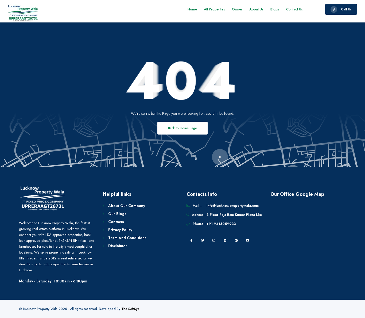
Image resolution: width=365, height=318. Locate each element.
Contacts (116, 221)
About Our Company (126, 205)
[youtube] (247, 240)
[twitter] (202, 240)
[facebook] (191, 240)
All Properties (214, 9)
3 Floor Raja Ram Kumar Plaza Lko (234, 214)
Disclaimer (117, 245)
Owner (237, 9)
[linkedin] (225, 240)
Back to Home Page (182, 128)
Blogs (274, 9)
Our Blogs (117, 213)
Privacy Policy (120, 229)
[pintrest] (236, 240)
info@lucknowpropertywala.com (233, 205)
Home (192, 9)
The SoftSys (130, 308)
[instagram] (214, 240)
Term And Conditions (127, 237)
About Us (256, 9)
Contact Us (294, 9)
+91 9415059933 (221, 223)
